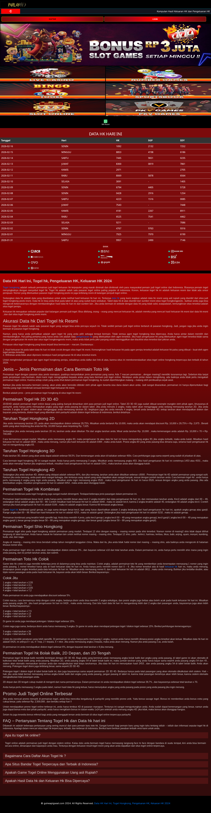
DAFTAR (52, 19)
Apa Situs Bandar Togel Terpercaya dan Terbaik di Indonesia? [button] (51, 764)
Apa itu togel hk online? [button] (22, 735)
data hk (115, 298)
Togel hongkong (11, 287)
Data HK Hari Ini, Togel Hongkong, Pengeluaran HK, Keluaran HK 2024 (132, 803)
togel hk (14, 509)
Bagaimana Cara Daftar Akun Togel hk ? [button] (35, 756)
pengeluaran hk (84, 336)
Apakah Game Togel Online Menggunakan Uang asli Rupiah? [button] (51, 772)
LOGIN (155, 19)
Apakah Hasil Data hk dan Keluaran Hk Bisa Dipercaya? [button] (47, 781)
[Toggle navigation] (4, 4)
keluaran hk (171, 566)
